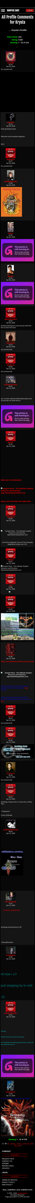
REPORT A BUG (8, 1166)
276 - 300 (29, 1143)
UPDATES (5, 1168)
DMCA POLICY (7, 1185)
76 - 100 (22, 1143)
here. (2, 701)
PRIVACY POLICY (8, 1182)
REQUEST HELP (8, 1159)
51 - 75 (16, 1143)
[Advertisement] (17, 2)
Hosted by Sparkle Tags (11, 910)
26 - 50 (10, 1143)
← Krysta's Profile (18, 30)
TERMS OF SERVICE (9, 1180)
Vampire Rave (22, 1193)
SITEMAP (5, 1163)
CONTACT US (7, 1161)
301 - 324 (17, 1145)
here (26, 688)
